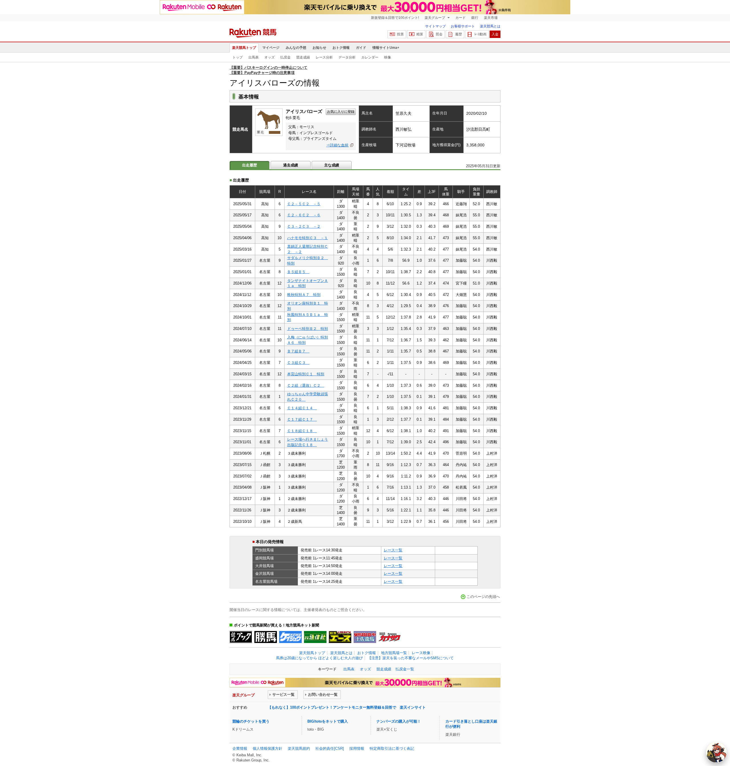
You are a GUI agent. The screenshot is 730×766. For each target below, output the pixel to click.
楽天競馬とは (490, 26)
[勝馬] (265, 637)
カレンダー (369, 57)
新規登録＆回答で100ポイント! (395, 18)
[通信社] (315, 637)
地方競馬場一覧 (394, 653)
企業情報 (239, 748)
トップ (237, 57)
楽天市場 (491, 18)
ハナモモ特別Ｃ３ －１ (307, 238)
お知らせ (319, 48)
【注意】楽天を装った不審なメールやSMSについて (411, 658)
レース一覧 (393, 550)
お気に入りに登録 (340, 112)
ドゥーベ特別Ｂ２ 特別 (307, 328)
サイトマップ (435, 26)
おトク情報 (341, 48)
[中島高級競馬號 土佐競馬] (365, 637)
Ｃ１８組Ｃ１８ (302, 431)
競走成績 (303, 57)
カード (460, 18)
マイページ (270, 48)
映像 (387, 57)
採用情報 (356, 748)
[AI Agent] (716, 752)
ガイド (361, 48)
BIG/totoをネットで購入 (327, 721)
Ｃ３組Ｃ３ (298, 362)
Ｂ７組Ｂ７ (298, 351)
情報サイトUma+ (385, 48)
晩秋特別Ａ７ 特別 (304, 295)
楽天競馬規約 (299, 748)
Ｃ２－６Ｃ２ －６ (304, 215)
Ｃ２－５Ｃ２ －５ (304, 204)
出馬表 (253, 57)
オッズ (269, 57)
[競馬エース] (340, 637)
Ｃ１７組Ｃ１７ (302, 419)
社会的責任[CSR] (329, 748)
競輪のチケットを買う (250, 721)
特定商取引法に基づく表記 (392, 748)
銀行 (474, 18)
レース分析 (324, 57)
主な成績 (331, 165)
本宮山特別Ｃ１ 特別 (305, 374)
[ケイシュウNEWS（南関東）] (290, 637)
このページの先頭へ (483, 596)
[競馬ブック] (241, 637)
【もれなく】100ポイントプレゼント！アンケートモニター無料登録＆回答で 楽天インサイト (347, 707)
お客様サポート (463, 26)
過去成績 (290, 165)
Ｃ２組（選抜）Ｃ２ (305, 385)
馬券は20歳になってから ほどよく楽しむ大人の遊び (319, 658)
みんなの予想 (296, 48)
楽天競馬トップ (244, 48)
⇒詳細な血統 (337, 145)
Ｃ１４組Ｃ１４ (302, 408)
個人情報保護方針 (267, 748)
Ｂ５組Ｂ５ (298, 272)
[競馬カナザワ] (389, 637)
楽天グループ (435, 18)
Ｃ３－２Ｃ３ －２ (304, 226)
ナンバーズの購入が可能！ (398, 721)
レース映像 (421, 653)
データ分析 (347, 57)
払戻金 (285, 57)
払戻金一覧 (405, 669)
